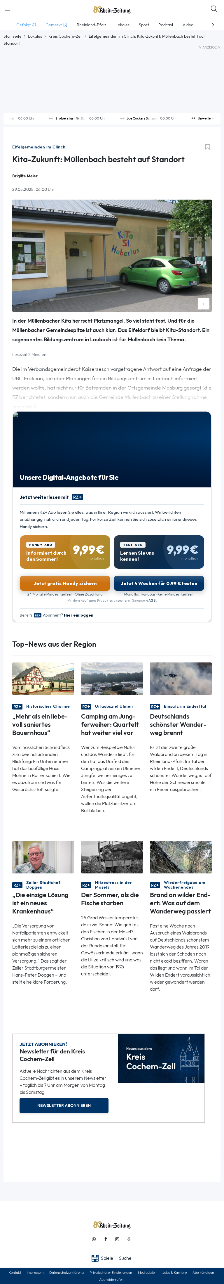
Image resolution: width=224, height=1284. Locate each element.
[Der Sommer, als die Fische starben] (112, 857)
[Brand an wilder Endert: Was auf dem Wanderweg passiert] (181, 857)
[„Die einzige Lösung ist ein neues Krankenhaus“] (43, 857)
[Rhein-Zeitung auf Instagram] (117, 1239)
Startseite (13, 36)
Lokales (35, 36)
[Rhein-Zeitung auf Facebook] (105, 1239)
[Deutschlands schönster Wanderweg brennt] (181, 678)
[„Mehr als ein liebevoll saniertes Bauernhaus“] (43, 678)
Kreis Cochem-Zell (65, 36)
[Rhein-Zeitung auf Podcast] (129, 1239)
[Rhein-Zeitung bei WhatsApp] (94, 1239)
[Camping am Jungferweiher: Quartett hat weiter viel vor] (112, 678)
